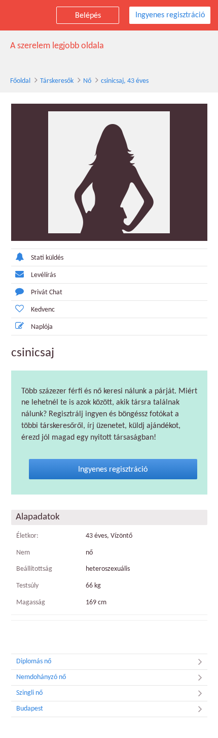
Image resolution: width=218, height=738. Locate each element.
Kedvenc (43, 310)
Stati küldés (47, 258)
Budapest (29, 709)
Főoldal (20, 81)
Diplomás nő (33, 661)
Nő (87, 81)
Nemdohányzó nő (41, 677)
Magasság (30, 602)
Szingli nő (29, 693)
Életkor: (27, 536)
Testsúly (27, 586)
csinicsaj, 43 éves (125, 81)
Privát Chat (46, 292)
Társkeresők (57, 81)
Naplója (42, 327)
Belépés (88, 16)
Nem (23, 553)
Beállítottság (34, 569)
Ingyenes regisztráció (170, 15)
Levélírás (43, 275)
